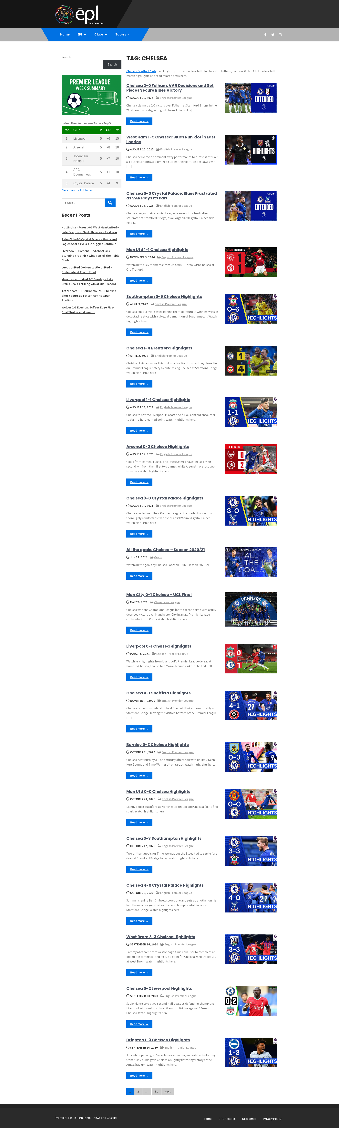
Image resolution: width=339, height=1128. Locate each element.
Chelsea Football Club (141, 71)
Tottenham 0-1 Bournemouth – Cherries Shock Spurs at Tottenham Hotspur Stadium (89, 295)
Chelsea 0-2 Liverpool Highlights (159, 988)
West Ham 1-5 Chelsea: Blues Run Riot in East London (170, 139)
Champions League (167, 602)
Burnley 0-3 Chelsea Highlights (157, 744)
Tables (120, 34)
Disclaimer (249, 1119)
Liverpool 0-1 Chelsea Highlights (158, 646)
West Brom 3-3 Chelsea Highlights (160, 937)
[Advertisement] (91, 345)
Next (167, 1091)
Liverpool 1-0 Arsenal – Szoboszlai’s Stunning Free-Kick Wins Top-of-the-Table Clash (90, 255)
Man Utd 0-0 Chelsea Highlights (158, 791)
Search (66, 57)
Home (65, 34)
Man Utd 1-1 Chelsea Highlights (157, 249)
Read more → (139, 121)
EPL (80, 34)
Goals (158, 557)
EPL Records (227, 1119)
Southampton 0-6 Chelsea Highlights (164, 296)
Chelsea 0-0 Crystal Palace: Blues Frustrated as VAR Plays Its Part (171, 196)
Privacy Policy (272, 1119)
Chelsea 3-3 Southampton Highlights (163, 838)
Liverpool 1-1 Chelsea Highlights (158, 399)
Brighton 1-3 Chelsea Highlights (158, 1040)
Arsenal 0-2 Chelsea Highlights (157, 446)
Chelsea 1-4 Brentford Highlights (159, 348)
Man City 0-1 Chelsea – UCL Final (159, 594)
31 (156, 1091)
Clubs (99, 34)
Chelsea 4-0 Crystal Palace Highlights (165, 885)
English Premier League (176, 98)
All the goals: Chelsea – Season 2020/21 (165, 549)
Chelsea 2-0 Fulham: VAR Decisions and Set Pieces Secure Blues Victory (170, 88)
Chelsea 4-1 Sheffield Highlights (158, 693)
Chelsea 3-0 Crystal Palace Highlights (164, 498)
